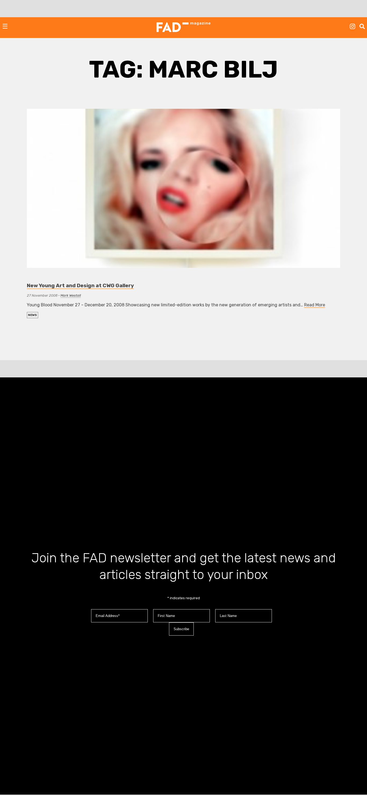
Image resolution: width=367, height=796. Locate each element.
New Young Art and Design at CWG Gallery (80, 285)
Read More (314, 304)
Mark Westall (70, 295)
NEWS (32, 315)
